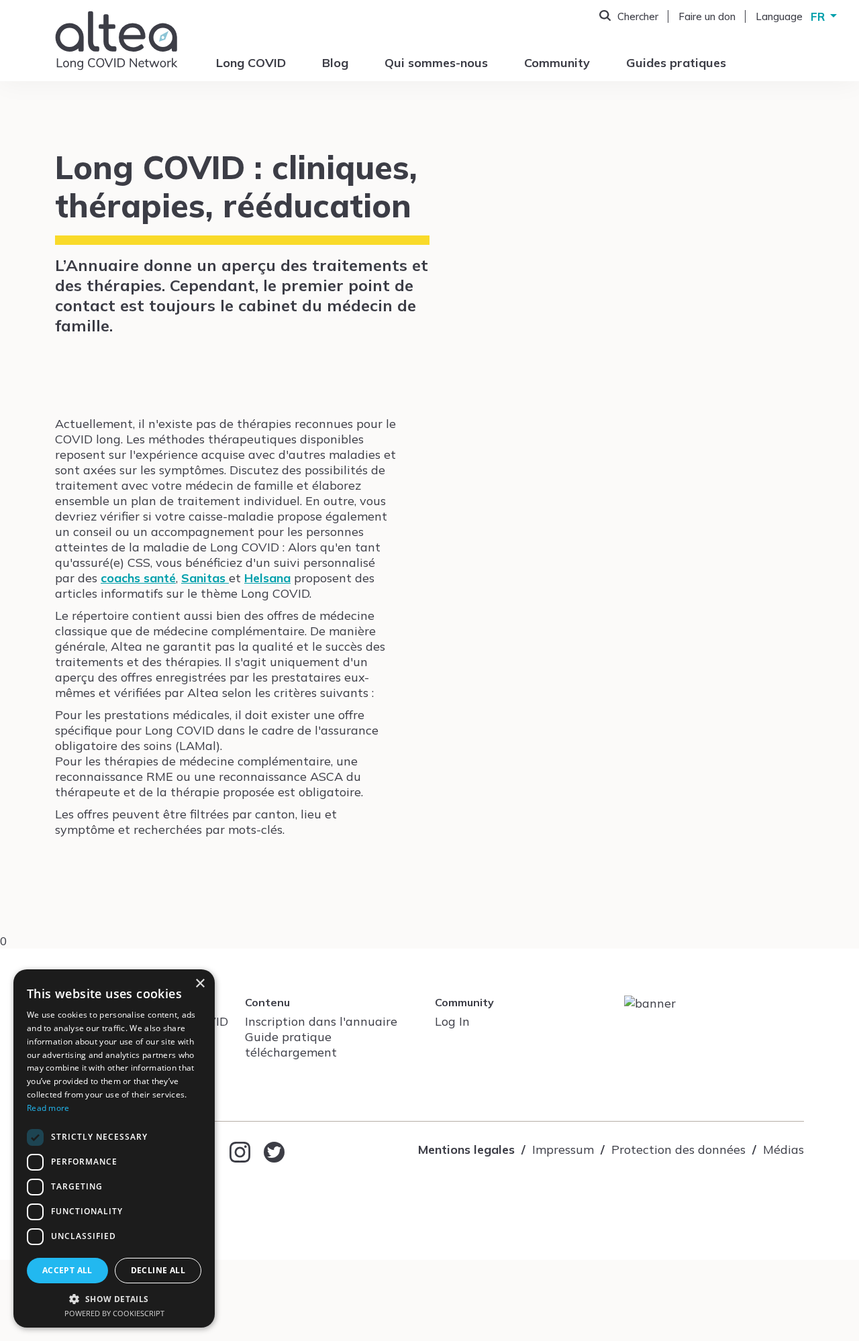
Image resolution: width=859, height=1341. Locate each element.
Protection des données (678, 1149)
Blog (335, 62)
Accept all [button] (67, 1270)
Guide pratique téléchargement (291, 1044)
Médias (783, 1149)
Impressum (563, 1149)
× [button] (200, 984)
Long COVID (251, 62)
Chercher (637, 16)
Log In (452, 1021)
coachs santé (138, 578)
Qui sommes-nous (436, 62)
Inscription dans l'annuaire (321, 1021)
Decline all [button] (158, 1270)
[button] (114, 1298)
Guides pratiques (676, 62)
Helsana (267, 578)
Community (557, 62)
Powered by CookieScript (114, 1313)
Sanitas (205, 578)
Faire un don (707, 16)
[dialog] (114, 1148)
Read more (48, 1108)
